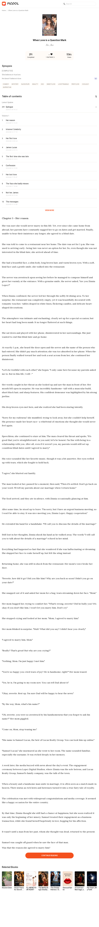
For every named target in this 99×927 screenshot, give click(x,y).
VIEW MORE (49, 210)
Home (4, 10)
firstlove (75, 84)
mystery (15, 84)
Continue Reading (49, 855)
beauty (35, 84)
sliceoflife (25, 84)
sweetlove (51, 84)
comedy (6, 84)
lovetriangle (63, 84)
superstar (7, 87)
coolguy (85, 84)
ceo (42, 84)
